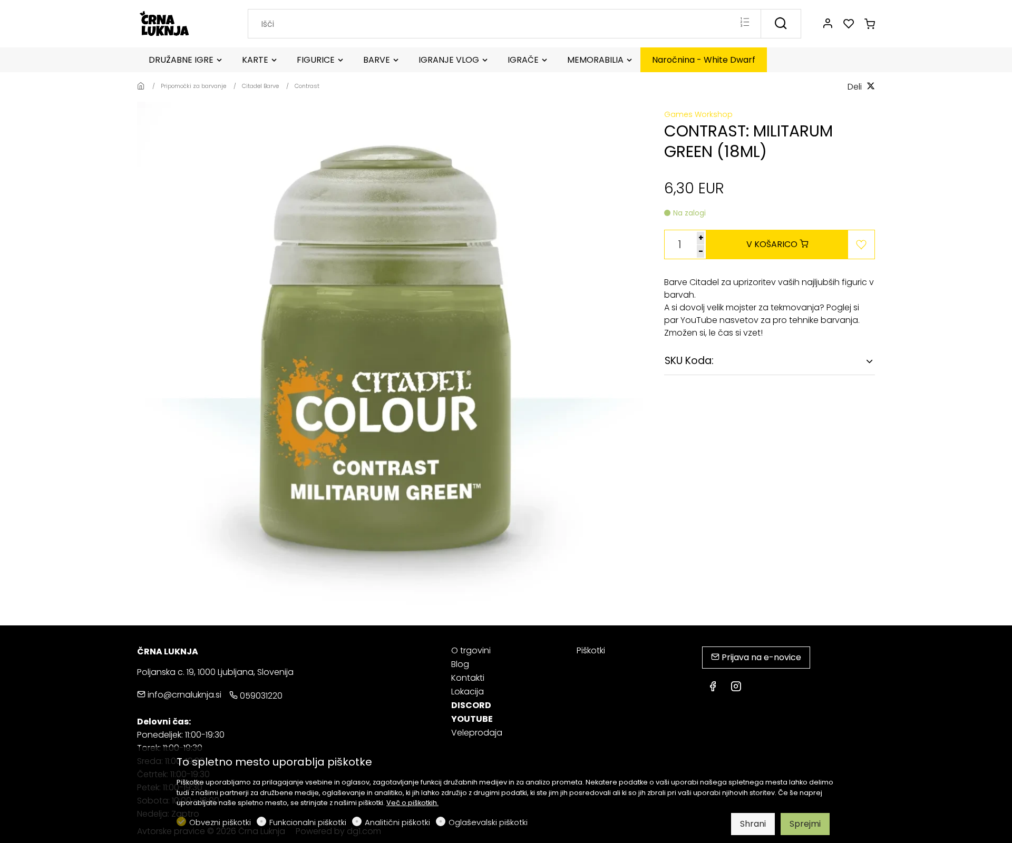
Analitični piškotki (397, 822)
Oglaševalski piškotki (488, 822)
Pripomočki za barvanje (193, 86)
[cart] (869, 24)
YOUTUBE (472, 719)
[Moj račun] (827, 24)
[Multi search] (744, 23)
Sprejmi (805, 824)
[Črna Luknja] (182, 23)
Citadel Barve (260, 86)
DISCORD (471, 705)
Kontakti (467, 678)
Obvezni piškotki (220, 822)
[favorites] (848, 24)
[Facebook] (712, 687)
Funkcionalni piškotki (307, 822)
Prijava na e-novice (760, 657)
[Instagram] (735, 687)
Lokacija (467, 691)
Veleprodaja (476, 733)
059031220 (260, 696)
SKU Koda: (689, 361)
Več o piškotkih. (412, 802)
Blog (460, 664)
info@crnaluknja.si (183, 695)
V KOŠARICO (773, 244)
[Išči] (781, 23)
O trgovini (471, 650)
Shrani (753, 824)
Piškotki (591, 650)
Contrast (307, 86)
